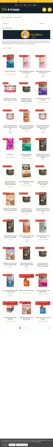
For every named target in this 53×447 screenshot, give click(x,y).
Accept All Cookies (22, 444)
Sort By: (4, 48)
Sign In (26, 5)
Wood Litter (10, 154)
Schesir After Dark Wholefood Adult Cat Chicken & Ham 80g (10, 183)
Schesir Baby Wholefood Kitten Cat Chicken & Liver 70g (10, 127)
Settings (5, 444)
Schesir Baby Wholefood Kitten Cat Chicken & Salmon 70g (42, 127)
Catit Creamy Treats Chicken (26, 290)
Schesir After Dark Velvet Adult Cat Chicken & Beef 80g (26, 265)
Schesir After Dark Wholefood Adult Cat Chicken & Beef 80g (26, 210)
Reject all (12, 444)
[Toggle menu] (44, 10)
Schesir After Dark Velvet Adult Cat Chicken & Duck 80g (43, 210)
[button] (24, 23)
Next (49, 328)
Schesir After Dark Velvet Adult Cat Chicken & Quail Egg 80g (43, 156)
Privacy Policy (38, 441)
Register (30, 5)
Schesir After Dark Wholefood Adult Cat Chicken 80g (42, 183)
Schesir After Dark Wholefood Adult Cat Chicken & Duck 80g (42, 265)
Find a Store (19, 5)
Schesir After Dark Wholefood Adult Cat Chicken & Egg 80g (26, 100)
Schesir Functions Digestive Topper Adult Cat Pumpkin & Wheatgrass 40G (26, 127)
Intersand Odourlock (10, 71)
